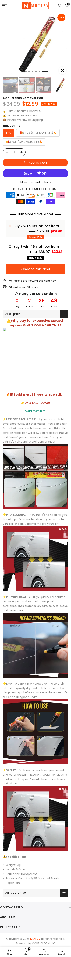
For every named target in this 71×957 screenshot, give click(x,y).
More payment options (35, 182)
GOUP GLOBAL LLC (43, 943)
